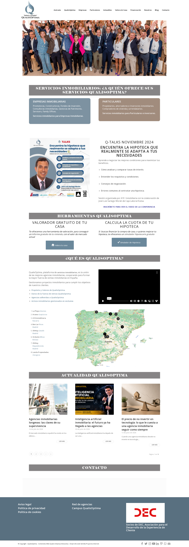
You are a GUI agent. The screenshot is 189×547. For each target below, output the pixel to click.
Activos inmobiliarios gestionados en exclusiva (52, 301)
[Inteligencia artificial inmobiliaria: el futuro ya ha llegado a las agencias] (94, 399)
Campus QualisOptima (86, 508)
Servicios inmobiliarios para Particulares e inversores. (129, 113)
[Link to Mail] (169, 544)
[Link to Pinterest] (161, 544)
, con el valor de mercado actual (58, 235)
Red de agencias (82, 504)
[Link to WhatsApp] (165, 544)
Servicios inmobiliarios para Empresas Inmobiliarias (58, 116)
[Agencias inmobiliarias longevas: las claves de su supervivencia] (48, 399)
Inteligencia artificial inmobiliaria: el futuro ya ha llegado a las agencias (92, 422)
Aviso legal (24, 504)
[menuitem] (57, 10)
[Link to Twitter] (146, 544)
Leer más (62, 441)
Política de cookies (29, 512)
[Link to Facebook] (142, 544)
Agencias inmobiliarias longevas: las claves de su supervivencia (44, 422)
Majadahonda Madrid (38, 346)
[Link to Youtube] (154, 544)
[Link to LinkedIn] (157, 544)
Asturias (39, 311)
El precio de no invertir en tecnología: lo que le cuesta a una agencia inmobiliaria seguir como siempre (140, 424)
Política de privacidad (31, 508)
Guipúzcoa (40, 314)
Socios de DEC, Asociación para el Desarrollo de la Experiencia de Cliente (146, 527)
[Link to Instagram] (150, 544)
